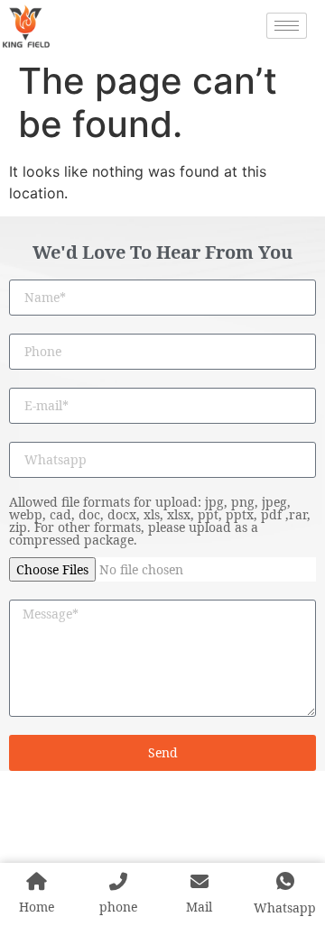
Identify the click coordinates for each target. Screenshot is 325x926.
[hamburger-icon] (286, 26)
